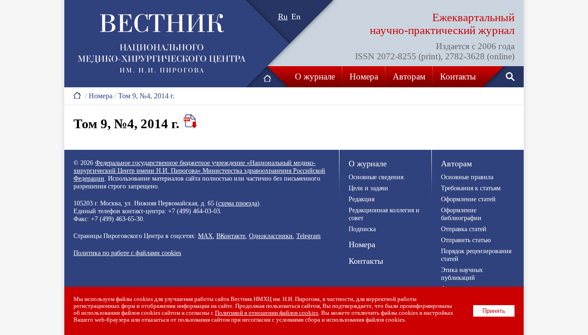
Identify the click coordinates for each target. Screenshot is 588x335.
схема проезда (237, 203)
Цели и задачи (368, 188)
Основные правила (467, 177)
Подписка (362, 229)
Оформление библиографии (461, 213)
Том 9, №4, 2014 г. (146, 96)
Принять (493, 310)
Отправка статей (463, 229)
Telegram (308, 235)
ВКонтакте (230, 235)
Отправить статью (466, 240)
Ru (283, 16)
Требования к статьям (471, 188)
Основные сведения (376, 177)
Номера (364, 76)
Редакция (361, 199)
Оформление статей (468, 199)
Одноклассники (271, 235)
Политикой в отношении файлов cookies (266, 313)
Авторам (409, 76)
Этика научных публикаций (462, 273)
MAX (205, 235)
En (295, 16)
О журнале (315, 76)
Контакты (458, 76)
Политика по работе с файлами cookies (127, 252)
